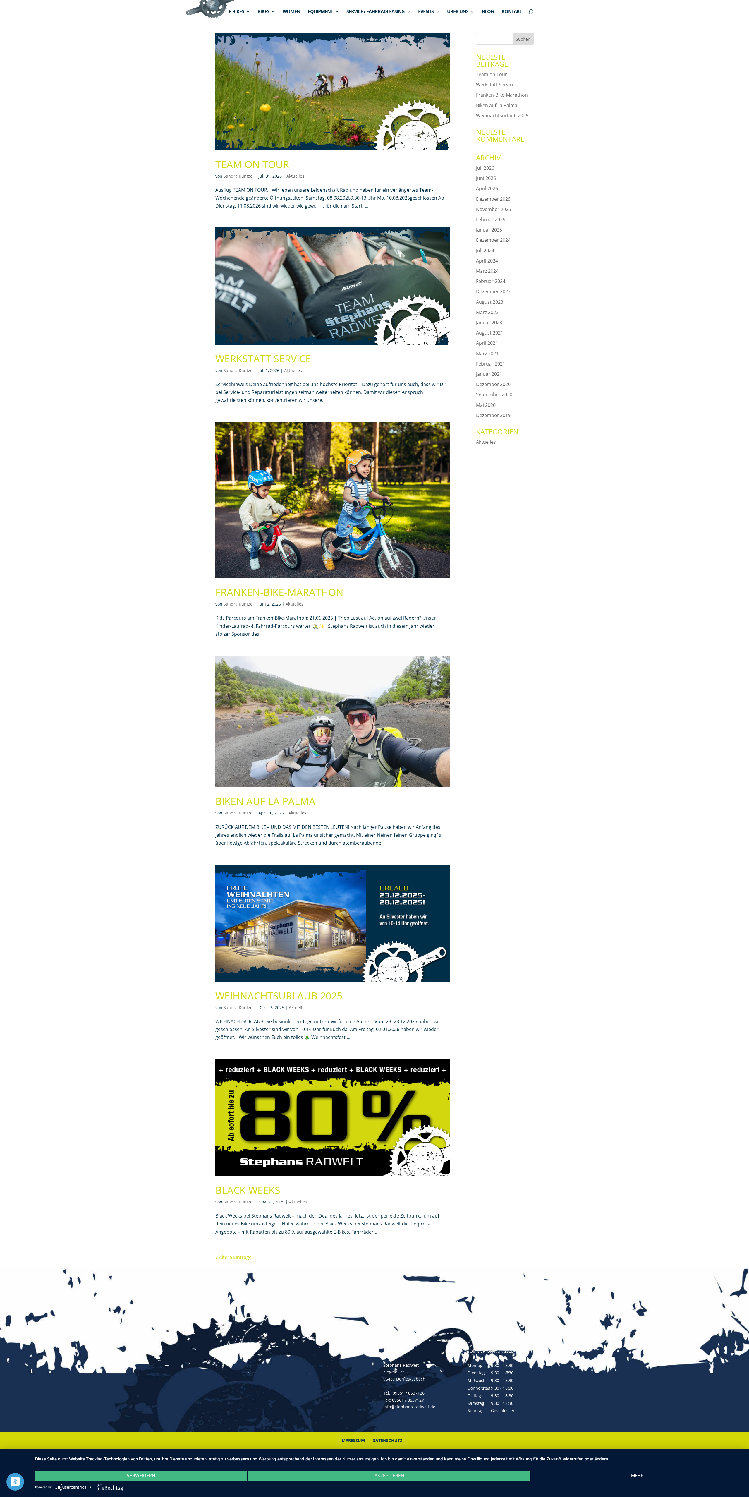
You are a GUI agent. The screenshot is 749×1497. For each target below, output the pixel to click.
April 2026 (487, 188)
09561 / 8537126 (409, 1393)
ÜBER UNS (457, 12)
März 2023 (487, 312)
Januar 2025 (489, 230)
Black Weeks (247, 1190)
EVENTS (426, 12)
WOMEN (291, 12)
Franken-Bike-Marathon (279, 592)
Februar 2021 (490, 364)
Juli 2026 (485, 168)
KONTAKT (511, 12)
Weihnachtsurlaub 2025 (278, 995)
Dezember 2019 (493, 415)
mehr (637, 1475)
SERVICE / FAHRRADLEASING (375, 12)
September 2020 (494, 394)
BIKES (263, 12)
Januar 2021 (489, 374)
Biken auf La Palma (265, 801)
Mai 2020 (486, 405)
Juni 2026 (486, 178)
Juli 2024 (485, 250)
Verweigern (141, 1475)
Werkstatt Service (263, 358)
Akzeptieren (389, 1475)
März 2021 (487, 353)
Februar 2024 (490, 281)
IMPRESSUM (352, 1440)
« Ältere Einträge (233, 1257)
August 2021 (489, 333)
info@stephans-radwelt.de (409, 1406)
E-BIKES (236, 12)
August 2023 (489, 302)
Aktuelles (295, 176)
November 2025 (493, 209)
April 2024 (487, 261)
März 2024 (487, 271)
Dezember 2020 (493, 384)
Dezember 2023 (493, 291)
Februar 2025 (490, 219)
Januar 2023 (489, 322)
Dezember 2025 (493, 199)
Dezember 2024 (493, 240)
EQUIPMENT (320, 12)
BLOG (488, 12)
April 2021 (487, 343)
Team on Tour (252, 164)
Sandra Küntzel (239, 176)
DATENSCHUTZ (387, 1440)
